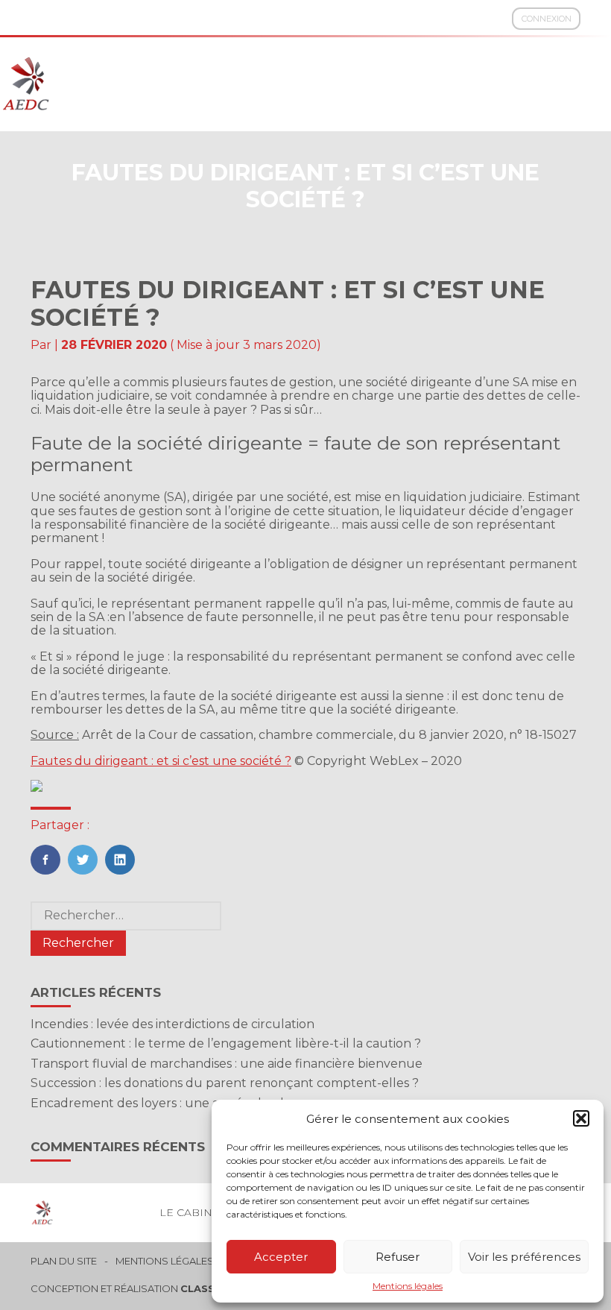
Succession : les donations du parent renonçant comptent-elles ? (225, 1083)
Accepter (281, 1257)
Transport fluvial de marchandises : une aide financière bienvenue (226, 1063)
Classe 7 (205, 1288)
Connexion (547, 18)
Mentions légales (408, 1286)
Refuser (398, 1257)
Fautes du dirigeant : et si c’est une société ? (161, 761)
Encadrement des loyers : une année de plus (164, 1103)
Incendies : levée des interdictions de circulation (172, 1024)
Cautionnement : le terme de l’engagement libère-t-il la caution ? (226, 1043)
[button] (581, 1118)
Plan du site (64, 1261)
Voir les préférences (524, 1257)
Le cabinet (192, 1212)
